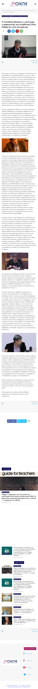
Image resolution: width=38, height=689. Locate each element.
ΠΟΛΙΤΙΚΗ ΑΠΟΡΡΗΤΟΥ (12, 685)
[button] (35, 4)
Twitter (29, 674)
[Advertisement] (19, 445)
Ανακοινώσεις (8, 10)
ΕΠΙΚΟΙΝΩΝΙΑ (26, 687)
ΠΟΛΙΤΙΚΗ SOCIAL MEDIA (14, 687)
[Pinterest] (17, 31)
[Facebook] (9, 31)
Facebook (29, 653)
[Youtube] (24, 667)
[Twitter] (13, 31)
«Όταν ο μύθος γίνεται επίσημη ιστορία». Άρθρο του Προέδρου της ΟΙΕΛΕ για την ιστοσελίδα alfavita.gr (25, 620)
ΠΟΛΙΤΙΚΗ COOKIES (25, 685)
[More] (29, 421)
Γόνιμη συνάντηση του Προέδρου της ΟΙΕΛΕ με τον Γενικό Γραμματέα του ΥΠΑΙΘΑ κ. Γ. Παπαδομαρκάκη (24, 610)
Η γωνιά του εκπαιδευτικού (19, 16)
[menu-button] (2, 4)
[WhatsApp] (21, 31)
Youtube (29, 667)
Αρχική (3, 10)
